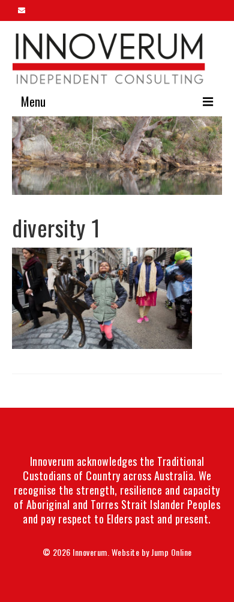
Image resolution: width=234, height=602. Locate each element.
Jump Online (171, 552)
